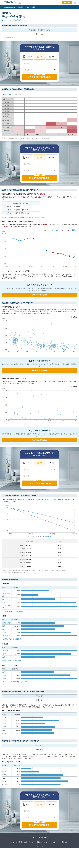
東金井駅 (22, 217)
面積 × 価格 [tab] (17, 94)
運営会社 (64, 842)
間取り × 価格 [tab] (7, 94)
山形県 (27, 7)
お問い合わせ (29, 842)
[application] (39, 335)
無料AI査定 (67, 2)
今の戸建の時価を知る (39, 295)
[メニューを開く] (75, 3)
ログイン (35, 837)
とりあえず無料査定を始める (39, 77)
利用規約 (39, 842)
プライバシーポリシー (51, 842)
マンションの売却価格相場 (13, 20)
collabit (42, 847)
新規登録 (43, 837)
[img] (39, 248)
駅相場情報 (20, 7)
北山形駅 (16, 217)
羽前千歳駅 (28, 217)
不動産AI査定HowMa (8, 7)
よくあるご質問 (16, 842)
